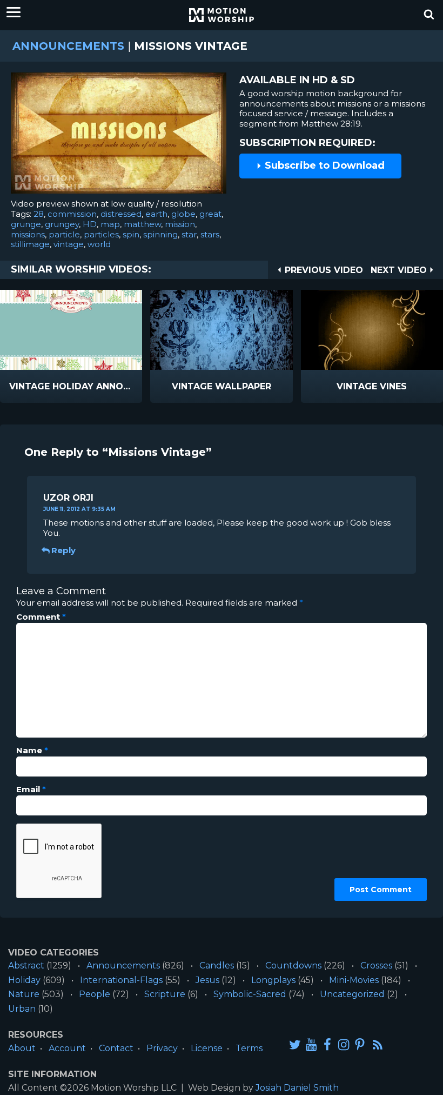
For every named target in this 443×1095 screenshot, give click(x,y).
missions (28, 234)
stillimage (30, 244)
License (207, 1048)
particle (64, 234)
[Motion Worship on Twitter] (294, 1044)
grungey (62, 224)
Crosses (376, 965)
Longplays (273, 980)
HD (90, 224)
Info (25, 387)
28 (38, 214)
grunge (26, 224)
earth (156, 214)
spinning (160, 234)
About (22, 1048)
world (99, 244)
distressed (121, 214)
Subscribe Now (99, 387)
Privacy (162, 1048)
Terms (249, 1048)
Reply (63, 550)
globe (183, 214)
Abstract (26, 965)
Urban (22, 1009)
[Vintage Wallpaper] (221, 330)
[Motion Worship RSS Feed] (378, 1044)
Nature (23, 994)
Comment (41, 617)
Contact (116, 1048)
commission (72, 214)
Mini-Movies (354, 980)
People (94, 994)
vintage (68, 244)
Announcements (68, 45)
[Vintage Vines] (372, 330)
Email (31, 789)
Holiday (24, 980)
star (189, 234)
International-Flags (121, 980)
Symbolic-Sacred (249, 994)
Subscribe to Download (323, 165)
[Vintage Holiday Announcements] (71, 330)
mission (180, 224)
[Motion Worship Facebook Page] (327, 1044)
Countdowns (293, 965)
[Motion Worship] (221, 15)
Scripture (164, 994)
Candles (216, 965)
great (210, 214)
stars (209, 234)
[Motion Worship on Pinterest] (359, 1044)
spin (131, 234)
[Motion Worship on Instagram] (343, 1044)
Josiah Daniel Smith (297, 1088)
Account (67, 1048)
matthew (142, 224)
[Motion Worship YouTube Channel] (311, 1044)
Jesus (207, 980)
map (110, 224)
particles (101, 234)
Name (32, 750)
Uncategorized (352, 994)
